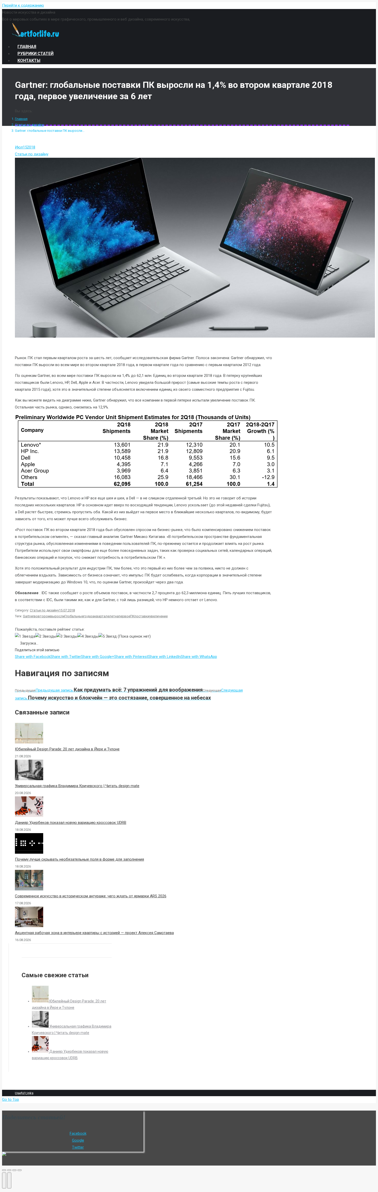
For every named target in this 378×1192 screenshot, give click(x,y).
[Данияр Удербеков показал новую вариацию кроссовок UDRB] (40, 1051)
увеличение (158, 616)
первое (124, 616)
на (117, 616)
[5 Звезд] (107, 636)
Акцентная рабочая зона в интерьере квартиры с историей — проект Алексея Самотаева (94, 932)
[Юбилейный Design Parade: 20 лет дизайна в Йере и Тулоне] (40, 1001)
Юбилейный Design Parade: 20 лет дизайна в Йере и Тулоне (67, 749)
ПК (132, 616)
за (92, 616)
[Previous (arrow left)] (4, 1180)
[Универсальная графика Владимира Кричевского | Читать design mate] (40, 1026)
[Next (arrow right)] (9, 1180)
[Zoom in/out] (19, 1170)
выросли (57, 616)
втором (44, 616)
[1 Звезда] (25, 636)
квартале (101, 616)
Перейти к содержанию (23, 5)
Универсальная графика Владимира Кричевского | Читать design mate (77, 786)
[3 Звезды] (66, 636)
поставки (141, 616)
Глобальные (74, 616)
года (87, 616)
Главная (21, 119)
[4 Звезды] (87, 636)
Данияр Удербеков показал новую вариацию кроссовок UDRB (70, 822)
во (36, 616)
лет (112, 616)
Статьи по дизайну (29, 125)
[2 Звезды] (45, 636)
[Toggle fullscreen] (14, 1170)
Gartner (28, 616)
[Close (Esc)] (4, 1170)
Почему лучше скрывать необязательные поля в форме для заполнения (79, 859)
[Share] (9, 1170)
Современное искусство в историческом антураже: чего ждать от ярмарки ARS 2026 (90, 896)
